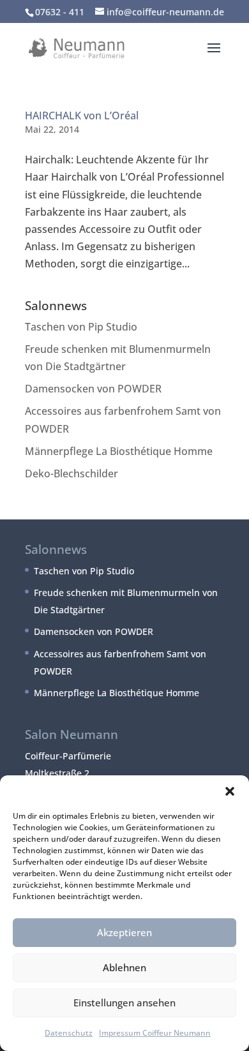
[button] (229, 791)
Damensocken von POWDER (93, 389)
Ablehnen (124, 967)
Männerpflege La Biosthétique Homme (119, 451)
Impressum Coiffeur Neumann (155, 1032)
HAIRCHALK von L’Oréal (82, 115)
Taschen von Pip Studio (81, 327)
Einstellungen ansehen (124, 1002)
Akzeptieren (124, 932)
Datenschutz (69, 1032)
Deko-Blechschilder (71, 473)
